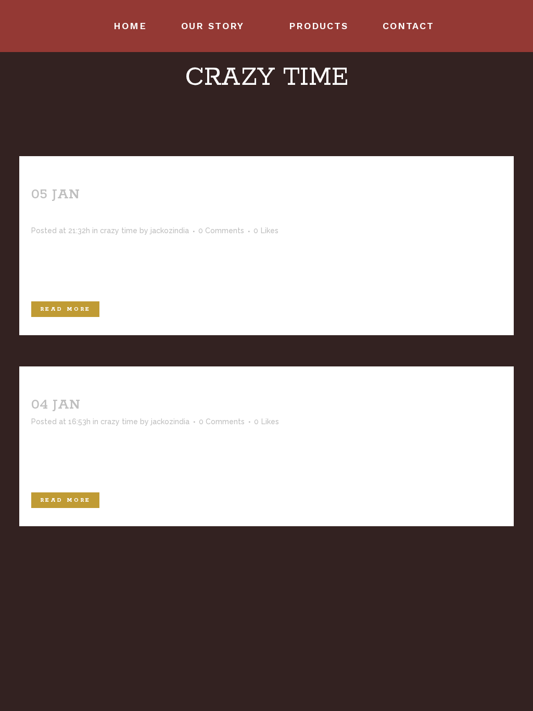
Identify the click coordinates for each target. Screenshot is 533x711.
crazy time (118, 230)
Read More (65, 309)
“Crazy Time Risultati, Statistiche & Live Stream (286, 405)
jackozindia (169, 230)
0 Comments (221, 230)
